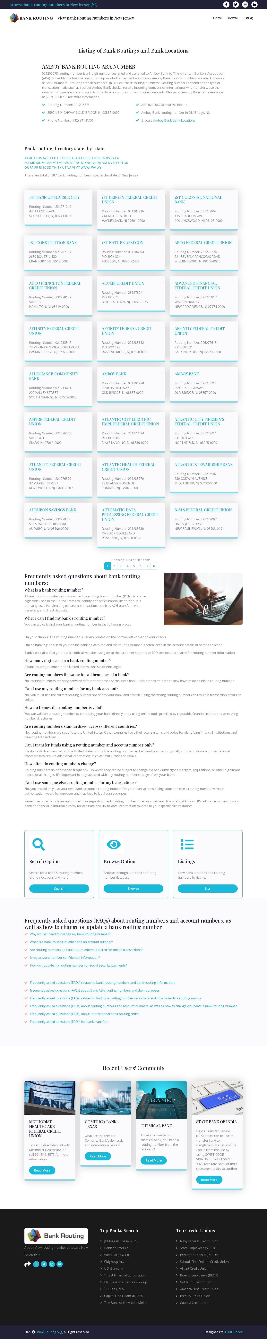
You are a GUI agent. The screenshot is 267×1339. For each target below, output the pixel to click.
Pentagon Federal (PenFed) (199, 1255)
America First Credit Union (198, 1289)
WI (88, 167)
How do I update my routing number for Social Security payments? (78, 965)
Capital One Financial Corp (123, 1296)
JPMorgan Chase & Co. (120, 1241)
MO (55, 163)
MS (66, 163)
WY (99, 167)
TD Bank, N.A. (113, 1289)
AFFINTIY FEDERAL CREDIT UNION (200, 331)
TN (54, 167)
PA (31, 167)
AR (36, 158)
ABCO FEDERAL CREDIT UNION (203, 242)
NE (89, 163)
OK (126, 163)
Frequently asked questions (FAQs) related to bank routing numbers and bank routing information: (102, 982)
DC (64, 158)
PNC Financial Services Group (125, 1282)
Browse (232, 18)
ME (38, 163)
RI (40, 167)
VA (69, 167)
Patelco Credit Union (194, 1296)
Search (59, 888)
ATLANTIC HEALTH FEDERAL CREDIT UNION (128, 467)
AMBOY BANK (114, 373)
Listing (248, 18)
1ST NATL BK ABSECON (122, 242)
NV (110, 163)
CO (54, 158)
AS (40, 158)
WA (83, 167)
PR (36, 167)
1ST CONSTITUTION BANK (53, 242)
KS (108, 158)
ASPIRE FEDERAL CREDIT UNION (52, 421)
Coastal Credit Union (194, 1303)
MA (26, 163)
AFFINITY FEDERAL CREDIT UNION (54, 331)
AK (26, 158)
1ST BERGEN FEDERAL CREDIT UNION (130, 199)
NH (94, 163)
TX (59, 167)
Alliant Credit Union (194, 1268)
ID (96, 158)
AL (31, 158)
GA (78, 158)
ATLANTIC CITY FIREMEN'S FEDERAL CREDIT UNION (199, 421)
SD (49, 167)
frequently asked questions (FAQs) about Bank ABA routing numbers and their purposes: (95, 990)
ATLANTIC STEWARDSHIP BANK (204, 464)
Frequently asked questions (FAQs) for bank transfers (69, 1021)
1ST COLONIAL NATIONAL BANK (198, 199)
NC (78, 163)
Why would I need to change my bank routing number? (70, 934)
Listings (186, 861)
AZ (45, 158)
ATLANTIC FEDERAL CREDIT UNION (55, 467)
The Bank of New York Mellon (125, 1303)
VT (78, 167)
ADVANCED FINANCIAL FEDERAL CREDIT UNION (197, 285)
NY (115, 163)
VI (73, 167)
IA (91, 158)
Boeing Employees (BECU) (198, 1275)
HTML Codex (233, 1332)
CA (49, 158)
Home (217, 18)
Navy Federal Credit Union (198, 1241)
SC (44, 167)
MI (44, 163)
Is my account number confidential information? (65, 957)
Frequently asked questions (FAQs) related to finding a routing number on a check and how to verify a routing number (116, 998)
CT (59, 158)
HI (88, 158)
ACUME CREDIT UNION (123, 283)
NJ (99, 163)
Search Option (44, 861)
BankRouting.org (49, 1332)
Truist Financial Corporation (124, 1275)
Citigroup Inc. (113, 1261)
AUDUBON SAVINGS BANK (52, 509)
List (208, 888)
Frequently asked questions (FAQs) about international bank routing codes (84, 1014)
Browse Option (119, 861)
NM (104, 163)
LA (117, 158)
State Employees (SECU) (197, 1248)
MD (32, 163)
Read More (42, 1170)
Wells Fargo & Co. (116, 1255)
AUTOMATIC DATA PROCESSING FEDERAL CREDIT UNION (130, 514)
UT (64, 167)
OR (26, 167)
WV (93, 167)
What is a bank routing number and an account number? (71, 942)
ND (83, 163)
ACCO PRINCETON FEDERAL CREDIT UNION (55, 285)
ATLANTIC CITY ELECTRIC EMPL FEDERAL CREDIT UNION (130, 421)
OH (120, 163)
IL (99, 158)
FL (73, 158)
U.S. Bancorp (113, 1268)
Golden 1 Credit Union (195, 1282)
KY (112, 158)
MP (61, 163)
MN (49, 163)
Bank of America (115, 1248)
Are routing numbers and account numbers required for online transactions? (86, 950)
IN (103, 158)
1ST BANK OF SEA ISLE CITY (54, 197)
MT (72, 163)
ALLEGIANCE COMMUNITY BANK (53, 376)
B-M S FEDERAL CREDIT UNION (203, 509)
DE (69, 158)
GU (83, 158)
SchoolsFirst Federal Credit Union (204, 1261)
